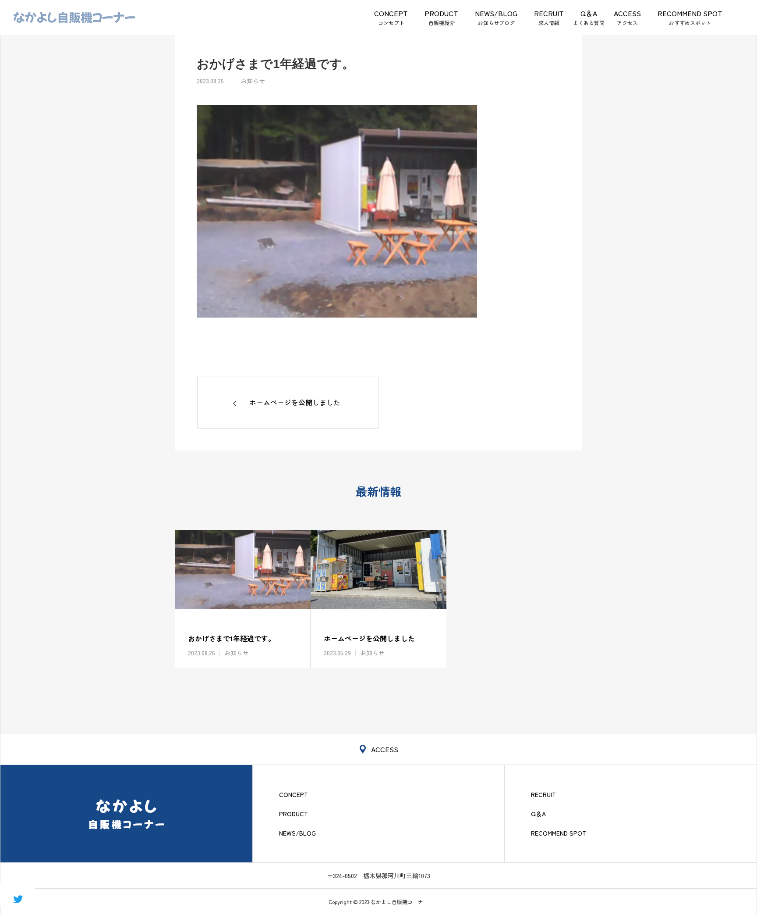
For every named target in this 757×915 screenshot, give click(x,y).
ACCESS (627, 13)
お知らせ (253, 81)
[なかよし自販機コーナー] (74, 17)
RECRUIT (549, 13)
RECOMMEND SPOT (690, 13)
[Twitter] (17, 898)
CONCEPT (391, 13)
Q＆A (588, 13)
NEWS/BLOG (496, 13)
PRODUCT (441, 13)
